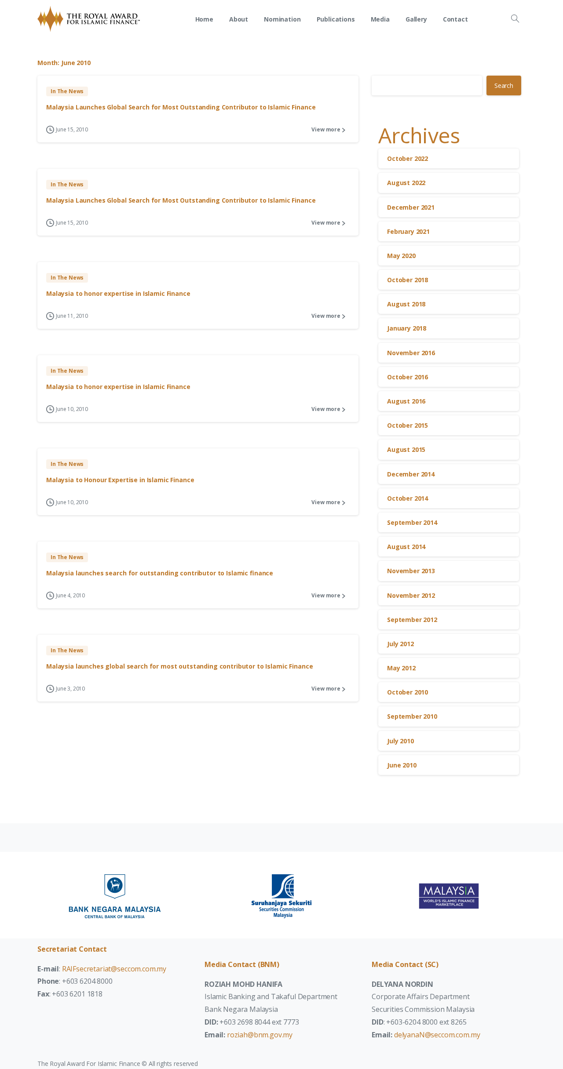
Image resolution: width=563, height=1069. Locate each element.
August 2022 (406, 182)
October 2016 (407, 377)
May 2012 (401, 668)
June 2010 (402, 765)
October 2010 (407, 692)
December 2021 (411, 207)
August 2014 (406, 546)
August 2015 (406, 449)
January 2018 (406, 328)
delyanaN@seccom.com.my (437, 1035)
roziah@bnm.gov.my (259, 1035)
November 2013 (411, 571)
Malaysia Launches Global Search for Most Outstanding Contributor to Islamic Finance (180, 107)
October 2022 (407, 158)
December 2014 (411, 474)
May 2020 (401, 255)
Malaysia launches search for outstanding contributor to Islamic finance (159, 573)
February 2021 (408, 231)
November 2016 (411, 353)
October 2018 (407, 280)
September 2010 (412, 716)
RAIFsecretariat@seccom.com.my (114, 969)
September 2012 (412, 619)
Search (503, 85)
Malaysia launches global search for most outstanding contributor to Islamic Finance (179, 666)
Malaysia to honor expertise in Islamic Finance (118, 293)
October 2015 (407, 425)
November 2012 (411, 595)
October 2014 (407, 498)
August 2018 (406, 304)
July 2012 (400, 644)
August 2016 (406, 401)
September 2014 (412, 522)
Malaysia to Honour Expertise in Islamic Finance (120, 480)
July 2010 (400, 741)
